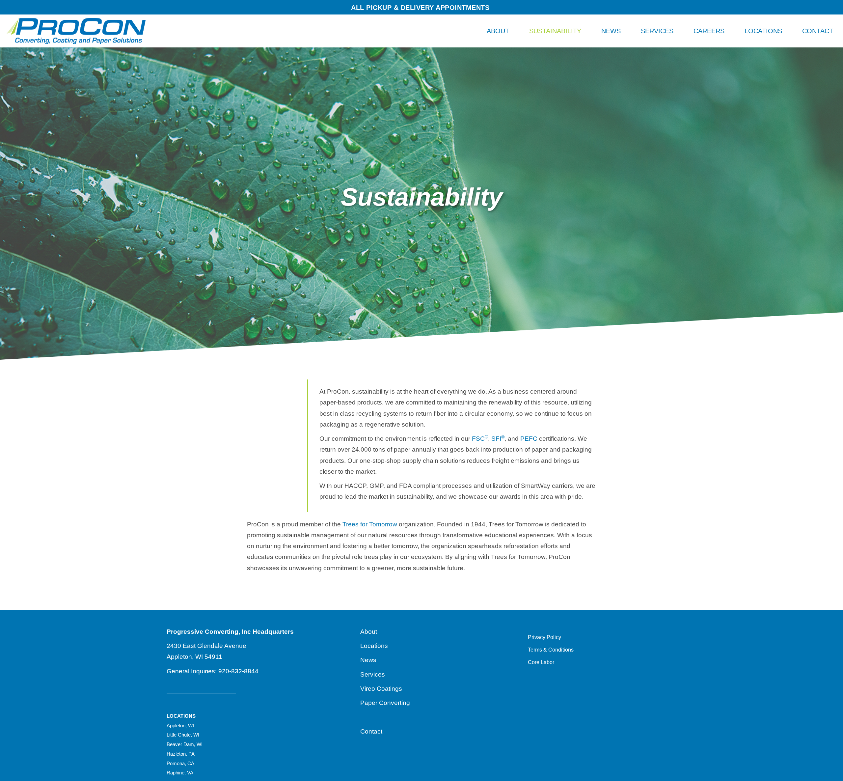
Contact (817, 31)
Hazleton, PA (181, 754)
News (611, 31)
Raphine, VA (180, 772)
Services (657, 31)
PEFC (528, 438)
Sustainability (555, 31)
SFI (497, 438)
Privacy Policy (544, 637)
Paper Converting (385, 702)
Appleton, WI (180, 725)
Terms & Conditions (551, 650)
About (498, 31)
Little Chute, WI (183, 735)
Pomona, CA (180, 763)
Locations (763, 31)
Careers (708, 31)
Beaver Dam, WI (185, 744)
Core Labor (541, 662)
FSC (480, 438)
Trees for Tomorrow (369, 524)
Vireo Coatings (381, 688)
